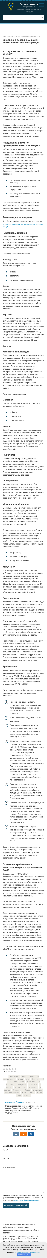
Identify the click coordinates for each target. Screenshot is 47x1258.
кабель (36, 1079)
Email (6, 1159)
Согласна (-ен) (24, 1255)
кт (16, 1082)
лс (23, 1082)
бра (25, 1076)
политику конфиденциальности (26, 1200)
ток (40, 1093)
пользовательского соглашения (27, 1252)
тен (25, 1093)
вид (32, 1076)
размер (34, 1087)
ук (20, 1095)
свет (28, 1090)
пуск (18, 1087)
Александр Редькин (14, 1102)
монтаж (32, 1082)
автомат (15, 1076)
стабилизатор (13, 1093)
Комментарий (9, 1167)
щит (27, 1095)
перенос (22, 1084)
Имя (5, 1150)
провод (34, 1084)
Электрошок (29, 4)
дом (21, 1079)
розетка (18, 1090)
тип (32, 1093)
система (38, 1090)
